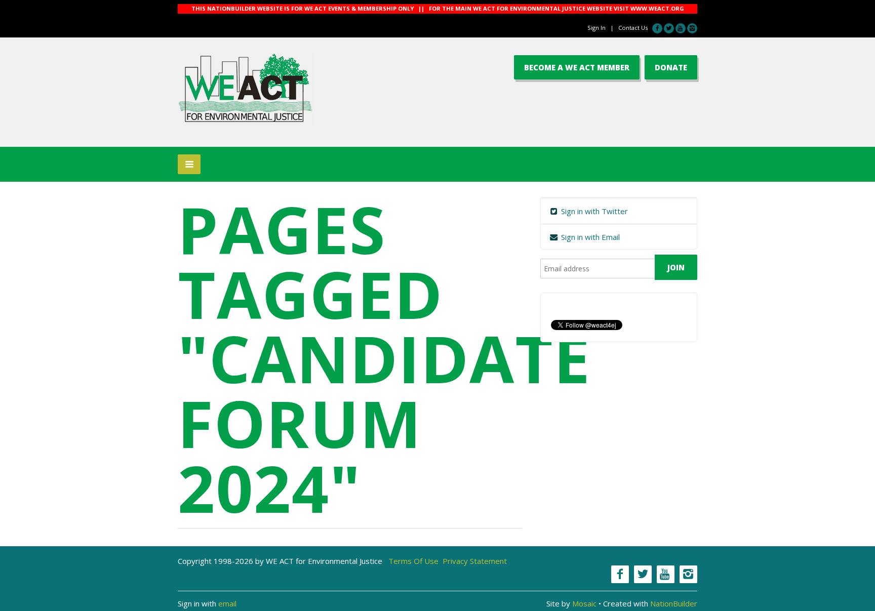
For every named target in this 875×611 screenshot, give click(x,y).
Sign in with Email (589, 237)
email (227, 603)
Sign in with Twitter (593, 211)
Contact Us (633, 27)
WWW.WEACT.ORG (657, 8)
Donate (671, 67)
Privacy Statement (475, 561)
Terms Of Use (413, 561)
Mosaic (584, 603)
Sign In (596, 27)
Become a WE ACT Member (576, 67)
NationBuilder (673, 603)
